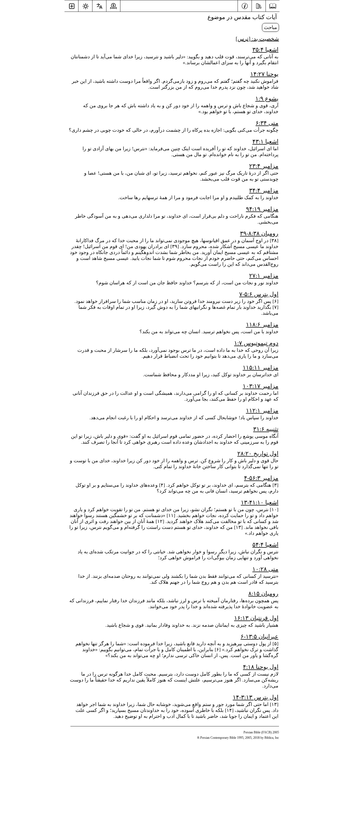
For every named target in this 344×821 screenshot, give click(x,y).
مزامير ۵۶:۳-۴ (261, 478)
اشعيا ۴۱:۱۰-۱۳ (259, 502)
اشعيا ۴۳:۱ (265, 141)
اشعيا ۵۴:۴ (265, 544)
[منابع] (259, 5)
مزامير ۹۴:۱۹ (262, 209)
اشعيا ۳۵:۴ (265, 49)
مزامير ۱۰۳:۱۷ (260, 386)
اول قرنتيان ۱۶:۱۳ (256, 618)
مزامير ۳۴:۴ (263, 190)
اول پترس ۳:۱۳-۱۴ (255, 697)
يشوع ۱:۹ (266, 98)
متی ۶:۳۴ (267, 123)
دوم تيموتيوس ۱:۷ (256, 343)
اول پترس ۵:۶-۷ (258, 294)
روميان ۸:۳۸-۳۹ (259, 233)
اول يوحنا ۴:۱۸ (260, 667)
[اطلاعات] (245, 5)
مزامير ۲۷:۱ (263, 275)
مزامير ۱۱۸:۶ (262, 324)
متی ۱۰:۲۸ (265, 569)
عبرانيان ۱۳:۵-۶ (259, 636)
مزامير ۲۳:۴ (263, 166)
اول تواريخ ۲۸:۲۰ (257, 453)
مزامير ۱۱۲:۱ (262, 410)
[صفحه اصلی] (273, 6)
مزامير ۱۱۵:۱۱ (260, 367)
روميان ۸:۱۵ (263, 593)
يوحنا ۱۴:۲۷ (264, 74)
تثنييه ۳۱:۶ (265, 429)
